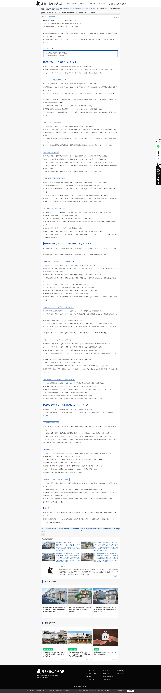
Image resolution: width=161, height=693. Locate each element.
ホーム (68, 3)
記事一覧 (82, 528)
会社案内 (92, 3)
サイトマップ (90, 679)
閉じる (130, 690)
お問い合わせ (101, 3)
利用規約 (88, 676)
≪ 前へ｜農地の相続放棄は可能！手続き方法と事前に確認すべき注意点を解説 (60, 528)
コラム (43, 534)
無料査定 (74, 3)
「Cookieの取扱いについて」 (108, 690)
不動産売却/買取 (51, 16)
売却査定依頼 (120, 671)
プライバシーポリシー (92, 673)
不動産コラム (83, 3)
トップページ (90, 671)
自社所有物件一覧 (108, 676)
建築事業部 (106, 673)
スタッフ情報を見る (113, 576)
